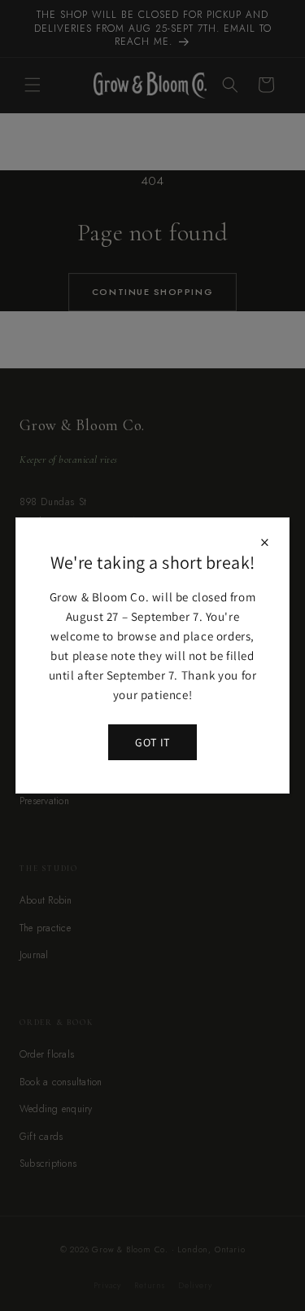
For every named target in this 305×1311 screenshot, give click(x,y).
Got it (152, 742)
